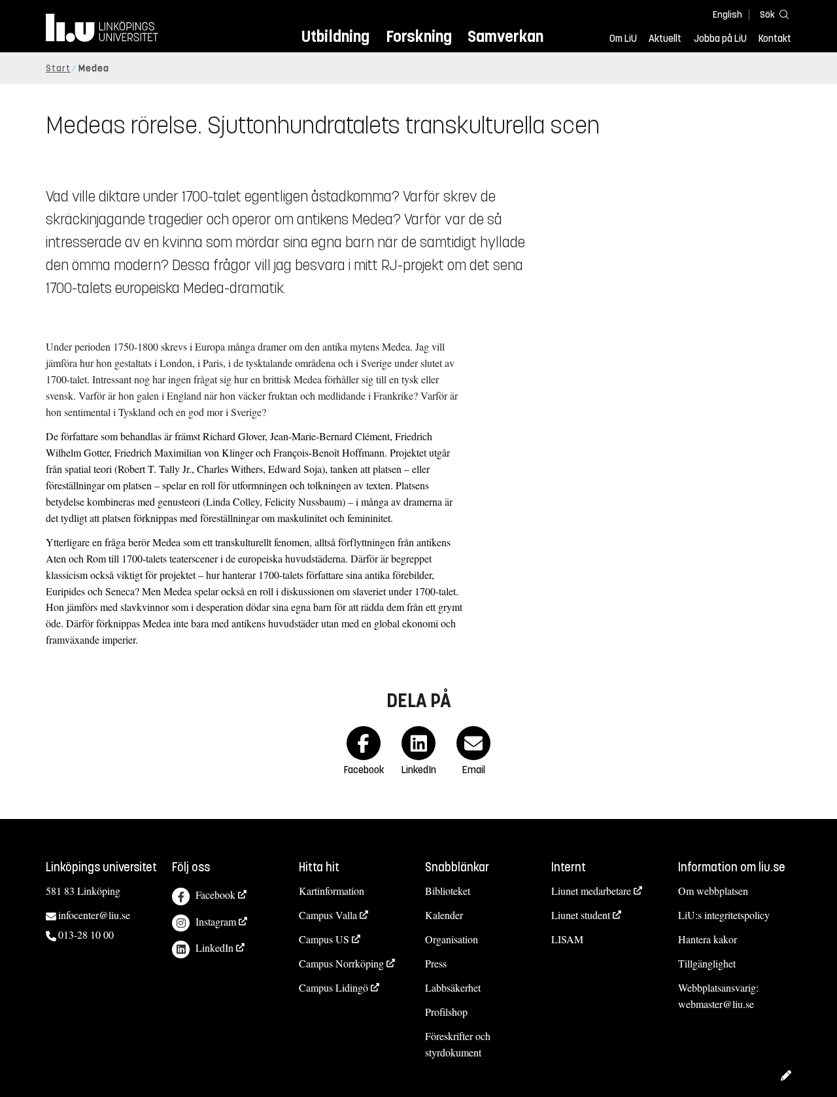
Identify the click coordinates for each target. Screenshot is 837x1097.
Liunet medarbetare (591, 890)
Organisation (451, 939)
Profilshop (446, 1012)
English (727, 14)
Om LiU (623, 38)
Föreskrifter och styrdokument (457, 1044)
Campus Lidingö (333, 987)
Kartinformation (331, 890)
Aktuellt (665, 38)
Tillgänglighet (707, 963)
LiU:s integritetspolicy (724, 915)
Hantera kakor (707, 939)
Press (436, 963)
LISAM (567, 939)
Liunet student (580, 915)
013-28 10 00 (86, 934)
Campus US (324, 939)
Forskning (419, 36)
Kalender (444, 915)
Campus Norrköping (341, 963)
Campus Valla (328, 915)
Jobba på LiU (720, 38)
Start (58, 68)
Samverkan (505, 36)
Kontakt (775, 38)
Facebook (215, 894)
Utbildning (335, 36)
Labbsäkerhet (453, 987)
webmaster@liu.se (716, 1004)
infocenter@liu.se (94, 915)
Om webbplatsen (713, 890)
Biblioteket (447, 890)
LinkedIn (214, 947)
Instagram (216, 921)
